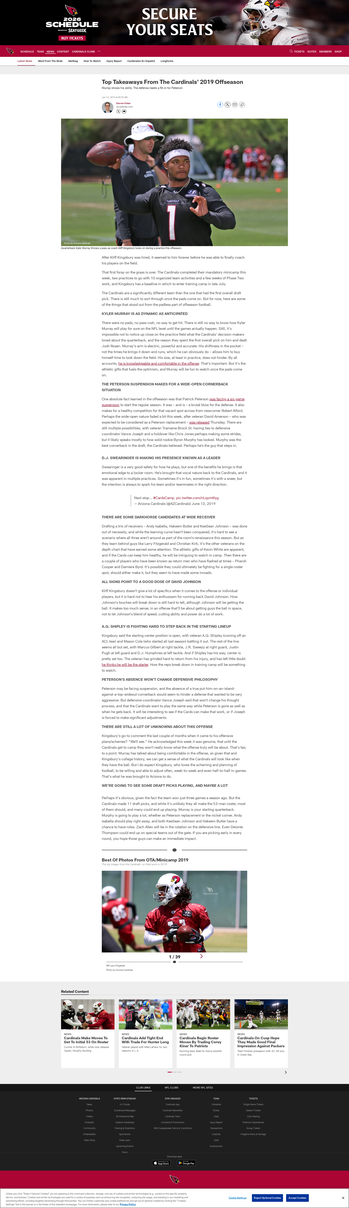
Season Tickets (253, 1110)
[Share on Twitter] (227, 106)
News (89, 1104)
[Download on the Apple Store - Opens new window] (161, 1163)
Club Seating (253, 1116)
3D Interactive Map (125, 1116)
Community (89, 1128)
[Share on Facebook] (220, 106)
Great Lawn (124, 1140)
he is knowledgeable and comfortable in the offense (158, 363)
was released (199, 422)
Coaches (216, 1134)
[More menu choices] (99, 51)
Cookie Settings (237, 1197)
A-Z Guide (125, 1104)
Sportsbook (125, 1134)
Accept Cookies (297, 1197)
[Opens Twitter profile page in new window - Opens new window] (118, 111)
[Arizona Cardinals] (174, 1179)
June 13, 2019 (204, 503)
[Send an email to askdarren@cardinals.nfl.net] (124, 111)
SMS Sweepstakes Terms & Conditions (173, 1128)
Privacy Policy (128, 1204)
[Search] (291, 51)
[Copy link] (242, 105)
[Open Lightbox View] (174, 923)
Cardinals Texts (172, 1116)
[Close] (343, 1198)
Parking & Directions (125, 1128)
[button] (169, 1072)
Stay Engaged (172, 1098)
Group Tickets (253, 1128)
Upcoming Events (124, 1146)
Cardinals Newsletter (173, 1110)
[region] (174, 1198)
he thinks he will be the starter (125, 664)
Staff (216, 1140)
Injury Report (216, 1122)
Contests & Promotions (172, 1122)
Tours (124, 1152)
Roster (216, 1110)
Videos (89, 1116)
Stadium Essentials (124, 1122)
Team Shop (89, 1140)
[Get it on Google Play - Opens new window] (186, 1164)
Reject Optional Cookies (267, 1197)
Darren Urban (123, 103)
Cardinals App (173, 1104)
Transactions (216, 1128)
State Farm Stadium (125, 1098)
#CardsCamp (163, 497)
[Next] (201, 956)
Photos (89, 1110)
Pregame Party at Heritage (253, 1134)
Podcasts (89, 1122)
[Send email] (235, 106)
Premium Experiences (253, 1122)
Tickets (253, 1098)
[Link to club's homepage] (10, 51)
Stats (216, 1116)
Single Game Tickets (253, 1104)
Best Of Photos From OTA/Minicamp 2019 (145, 859)
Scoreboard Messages (124, 1110)
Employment (216, 1146)
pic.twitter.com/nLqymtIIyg (197, 497)
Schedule (216, 1104)
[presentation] (286, 1073)
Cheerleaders (89, 1134)
